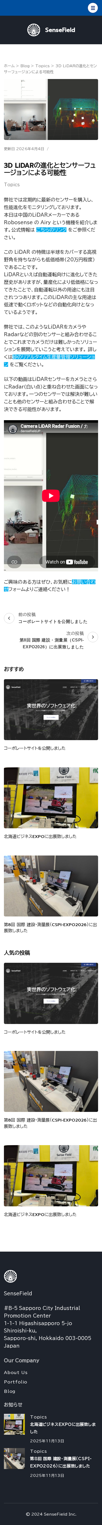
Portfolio (15, 1382)
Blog (9, 1391)
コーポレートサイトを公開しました (35, 748)
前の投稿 (52, 618)
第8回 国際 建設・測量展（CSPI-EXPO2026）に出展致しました (50, 927)
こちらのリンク (51, 229)
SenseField (60, 30)
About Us (15, 1372)
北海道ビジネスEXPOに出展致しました (40, 836)
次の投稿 (52, 640)
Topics (12, 185)
